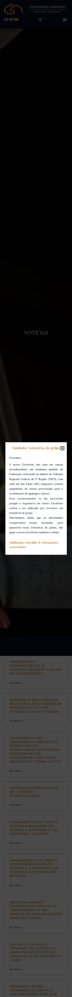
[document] (36, 498)
